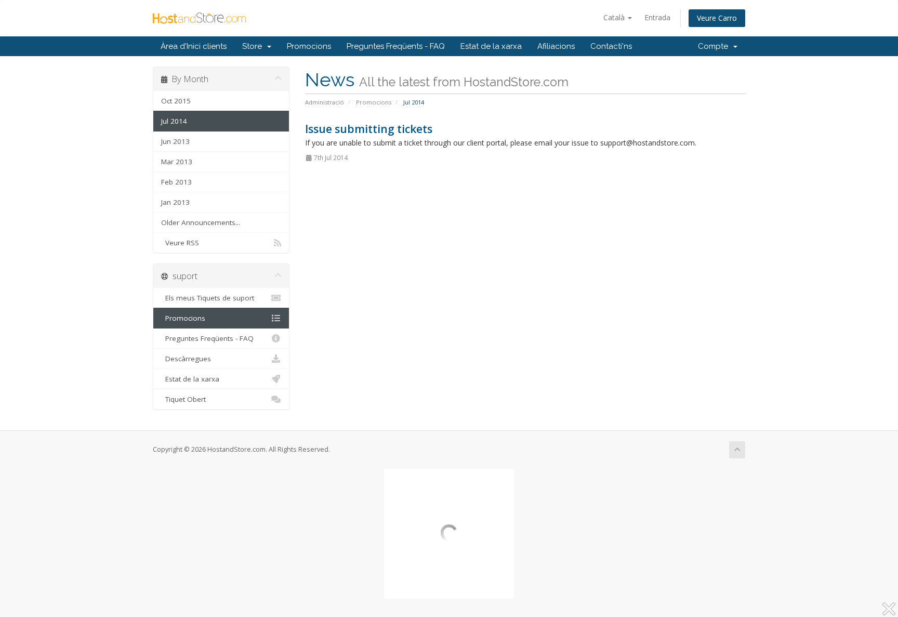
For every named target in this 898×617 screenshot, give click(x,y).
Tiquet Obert (183, 399)
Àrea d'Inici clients (194, 46)
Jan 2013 (175, 202)
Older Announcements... (200, 222)
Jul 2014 (174, 121)
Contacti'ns (611, 46)
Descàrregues (186, 358)
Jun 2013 (175, 141)
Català (615, 17)
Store (254, 46)
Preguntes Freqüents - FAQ (396, 46)
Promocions (309, 46)
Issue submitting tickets (368, 129)
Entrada (657, 17)
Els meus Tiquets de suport (207, 298)
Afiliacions (556, 46)
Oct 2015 (176, 101)
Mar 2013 (176, 161)
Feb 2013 (176, 182)
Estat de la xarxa (491, 46)
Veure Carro (717, 18)
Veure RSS (180, 242)
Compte (715, 46)
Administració (324, 102)
